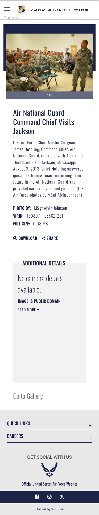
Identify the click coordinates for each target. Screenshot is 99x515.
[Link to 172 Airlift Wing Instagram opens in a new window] (49, 496)
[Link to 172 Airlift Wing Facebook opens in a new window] (37, 496)
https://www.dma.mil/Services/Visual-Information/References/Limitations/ (46, 374)
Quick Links (18, 423)
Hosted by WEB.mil (50, 509)
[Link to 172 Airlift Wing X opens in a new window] (61, 496)
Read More (27, 310)
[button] (7, 10)
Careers (15, 436)
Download (27, 238)
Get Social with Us (49, 457)
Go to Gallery (28, 396)
